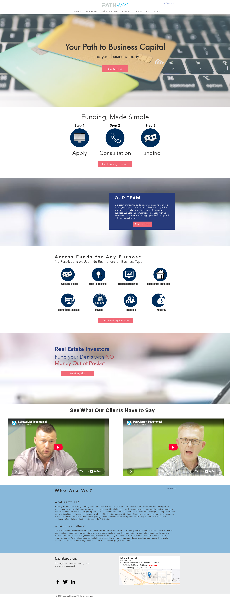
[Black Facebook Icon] (58, 582)
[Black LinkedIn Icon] (73, 582)
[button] (77, 11)
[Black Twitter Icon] (65, 582)
